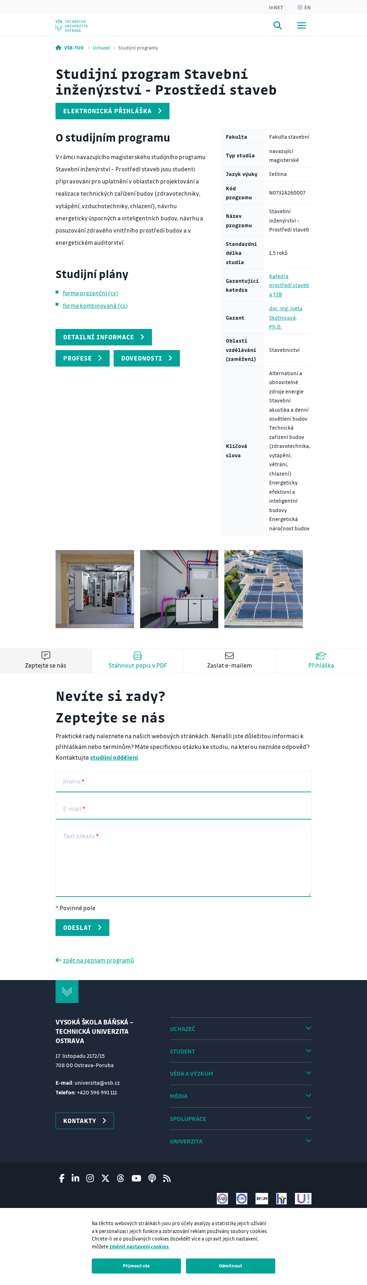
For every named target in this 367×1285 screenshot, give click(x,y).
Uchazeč (101, 47)
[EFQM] (262, 1198)
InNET (276, 7)
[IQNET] (241, 1198)
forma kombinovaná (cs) (95, 305)
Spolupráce (188, 1118)
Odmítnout (230, 1266)
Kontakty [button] (79, 1120)
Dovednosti (141, 358)
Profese (77, 358)
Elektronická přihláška (107, 111)
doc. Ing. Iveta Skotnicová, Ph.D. (285, 317)
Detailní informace (98, 337)
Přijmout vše (136, 1266)
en (307, 7)
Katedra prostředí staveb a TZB (289, 285)
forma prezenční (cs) (90, 293)
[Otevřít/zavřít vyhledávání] (277, 26)
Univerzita (186, 1141)
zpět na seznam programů (98, 960)
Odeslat (77, 927)
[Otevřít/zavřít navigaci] (301, 25)
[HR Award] (281, 1198)
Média (178, 1096)
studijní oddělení (114, 757)
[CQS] (222, 1198)
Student (182, 1051)
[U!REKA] (303, 1198)
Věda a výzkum (191, 1073)
